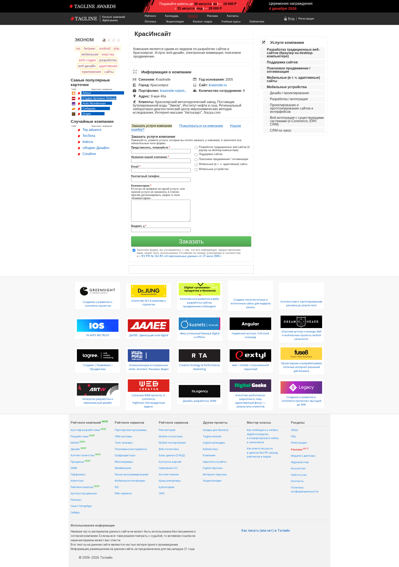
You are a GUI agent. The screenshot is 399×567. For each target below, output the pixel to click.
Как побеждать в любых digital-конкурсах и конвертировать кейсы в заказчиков (263, 436)
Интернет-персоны (215, 474)
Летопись (150, 21)
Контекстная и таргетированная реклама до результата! (301, 303)
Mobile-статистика (170, 436)
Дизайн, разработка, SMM (199, 401)
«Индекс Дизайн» (96, 148)
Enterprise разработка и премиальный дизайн (98, 401)
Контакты (233, 15)
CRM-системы (123, 436)
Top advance (92, 130)
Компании (209, 455)
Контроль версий (170, 461)
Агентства (77, 480)
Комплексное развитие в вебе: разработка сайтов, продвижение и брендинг (199, 302)
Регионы (76, 499)
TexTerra (89, 136)
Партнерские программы (131, 430)
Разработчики (83, 436)
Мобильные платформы (130, 480)
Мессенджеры (124, 461)
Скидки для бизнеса (215, 430)
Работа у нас (299, 474)
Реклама (212, 15)
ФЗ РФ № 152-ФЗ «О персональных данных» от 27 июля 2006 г (181, 256)
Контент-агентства (86, 455)
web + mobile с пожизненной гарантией (250, 367)
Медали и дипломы (303, 455)
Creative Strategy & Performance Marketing (199, 367)
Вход (291, 18)
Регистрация (306, 18)
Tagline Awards (212, 436)
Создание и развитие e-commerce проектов (98, 303)
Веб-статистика (169, 449)
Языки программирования (131, 474)
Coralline (89, 154)
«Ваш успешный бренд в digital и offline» (199, 335)
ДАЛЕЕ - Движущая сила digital (148, 335)
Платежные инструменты (131, 449)
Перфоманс (78, 474)
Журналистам (300, 462)
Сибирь (75, 512)
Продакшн (80, 461)
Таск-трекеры (124, 442)
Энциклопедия (175, 21)
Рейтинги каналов (85, 487)
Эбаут (294, 430)
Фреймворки (123, 468)
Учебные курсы (230, 21)
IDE (117, 487)
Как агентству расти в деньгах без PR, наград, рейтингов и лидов (262, 452)
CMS (162, 493)
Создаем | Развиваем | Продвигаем (98, 367)
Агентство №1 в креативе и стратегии (148, 302)
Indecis (88, 142)
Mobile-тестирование (172, 442)
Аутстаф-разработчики (88, 430)
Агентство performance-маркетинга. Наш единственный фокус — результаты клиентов (250, 400)
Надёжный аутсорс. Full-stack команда (250, 335)
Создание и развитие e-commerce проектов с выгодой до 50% (301, 400)
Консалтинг (298, 468)
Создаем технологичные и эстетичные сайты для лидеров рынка (250, 303)
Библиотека (257, 21)
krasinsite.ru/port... (173, 90)
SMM (74, 468)
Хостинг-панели (169, 474)
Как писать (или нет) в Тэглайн (265, 530)
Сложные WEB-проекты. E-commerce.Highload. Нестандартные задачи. (149, 400)
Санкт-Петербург (81, 506)
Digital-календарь (214, 442)
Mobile (78, 442)
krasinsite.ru (218, 85)
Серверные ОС (168, 468)
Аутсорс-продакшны (84, 493)
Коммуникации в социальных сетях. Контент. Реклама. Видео (149, 367)
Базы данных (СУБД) (172, 455)
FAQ (293, 436)
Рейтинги (150, 15)
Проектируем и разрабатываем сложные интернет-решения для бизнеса (301, 367)
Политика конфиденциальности (304, 489)
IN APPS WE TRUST (97, 335)
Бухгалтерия (166, 487)
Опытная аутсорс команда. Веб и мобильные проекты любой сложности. (301, 335)
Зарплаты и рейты (215, 461)
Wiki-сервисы (123, 493)
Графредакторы (125, 455)
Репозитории (167, 430)
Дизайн (78, 449)
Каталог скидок (202, 21)
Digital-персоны (213, 468)
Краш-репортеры (170, 480)
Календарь (172, 15)
